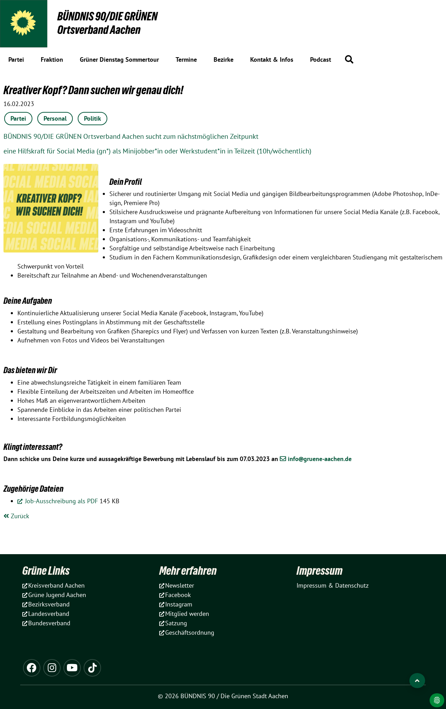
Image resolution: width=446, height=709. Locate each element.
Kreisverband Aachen (56, 585)
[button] (349, 59)
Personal (55, 118)
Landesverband (48, 614)
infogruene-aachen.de (320, 459)
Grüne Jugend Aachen (57, 595)
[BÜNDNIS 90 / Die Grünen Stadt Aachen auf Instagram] (52, 668)
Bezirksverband (49, 604)
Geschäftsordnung (189, 632)
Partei (18, 118)
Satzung (176, 623)
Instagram (178, 604)
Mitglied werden (187, 614)
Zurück (19, 516)
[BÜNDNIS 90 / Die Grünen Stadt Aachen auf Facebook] (31, 668)
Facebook (178, 595)
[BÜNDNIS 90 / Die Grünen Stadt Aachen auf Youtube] (72, 668)
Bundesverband (49, 623)
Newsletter (179, 585)
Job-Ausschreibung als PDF (60, 501)
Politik (92, 118)
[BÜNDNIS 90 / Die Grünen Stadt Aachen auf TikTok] (92, 668)
